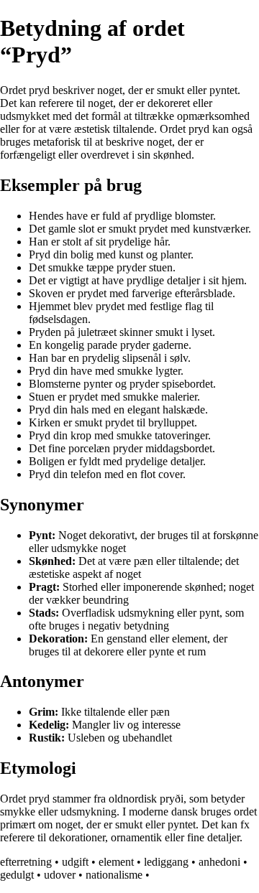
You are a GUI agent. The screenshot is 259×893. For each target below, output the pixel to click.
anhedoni (219, 862)
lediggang (166, 862)
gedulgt (17, 875)
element (116, 862)
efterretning (26, 862)
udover (60, 875)
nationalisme (114, 875)
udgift (75, 862)
